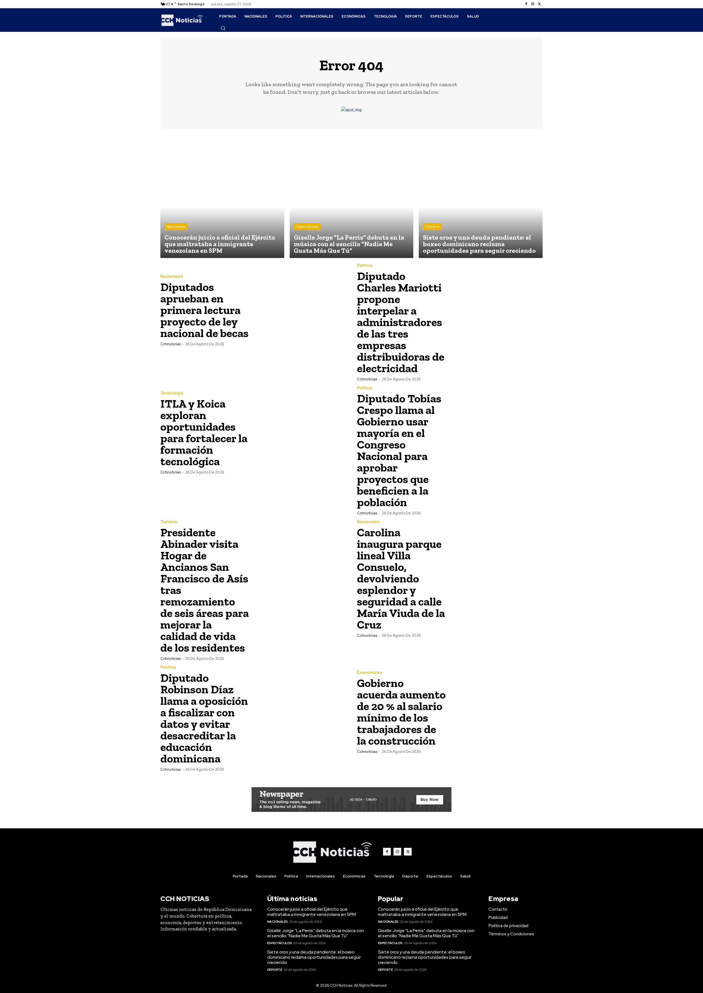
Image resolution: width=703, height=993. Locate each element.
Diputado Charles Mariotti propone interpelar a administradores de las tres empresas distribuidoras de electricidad (400, 322)
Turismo (168, 522)
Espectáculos (307, 226)
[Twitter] (539, 4)
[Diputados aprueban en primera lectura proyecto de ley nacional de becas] (299, 309)
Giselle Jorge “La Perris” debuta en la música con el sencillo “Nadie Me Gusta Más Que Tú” (315, 933)
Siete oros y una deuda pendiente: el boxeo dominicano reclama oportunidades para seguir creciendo (314, 957)
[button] (223, 28)
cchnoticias (170, 344)
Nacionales (176, 226)
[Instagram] (532, 4)
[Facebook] (526, 4)
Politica (364, 265)
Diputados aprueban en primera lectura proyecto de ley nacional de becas (204, 310)
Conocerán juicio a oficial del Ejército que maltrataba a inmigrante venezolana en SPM (311, 911)
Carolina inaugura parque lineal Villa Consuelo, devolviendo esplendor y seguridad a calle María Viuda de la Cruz (401, 578)
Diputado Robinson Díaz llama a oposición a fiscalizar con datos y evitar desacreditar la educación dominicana (204, 718)
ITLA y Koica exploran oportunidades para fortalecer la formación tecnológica (203, 432)
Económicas (369, 673)
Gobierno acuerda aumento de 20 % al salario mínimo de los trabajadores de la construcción (401, 712)
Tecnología (171, 393)
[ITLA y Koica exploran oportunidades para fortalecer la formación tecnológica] (299, 432)
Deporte (432, 226)
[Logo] (182, 20)
